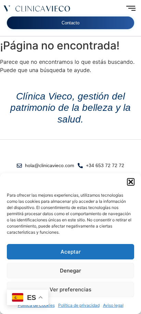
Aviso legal (113, 305)
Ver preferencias (70, 289)
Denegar (70, 270)
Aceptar (71, 251)
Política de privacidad (79, 305)
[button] (130, 181)
